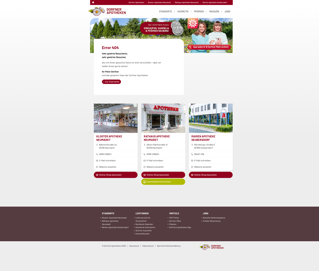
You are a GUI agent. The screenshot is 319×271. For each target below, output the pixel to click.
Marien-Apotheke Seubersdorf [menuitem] (214, 2)
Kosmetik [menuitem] (183, 11)
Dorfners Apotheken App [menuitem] (180, 227)
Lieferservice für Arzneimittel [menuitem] (143, 219)
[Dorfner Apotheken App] (159, 36)
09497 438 (199, 154)
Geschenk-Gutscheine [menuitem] (145, 227)
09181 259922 (105, 154)
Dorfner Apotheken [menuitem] (136, 2)
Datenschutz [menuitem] (148, 246)
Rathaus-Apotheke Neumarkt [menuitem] (187, 2)
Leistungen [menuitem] (142, 213)
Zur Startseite (112, 81)
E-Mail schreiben (107, 160)
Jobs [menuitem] (227, 11)
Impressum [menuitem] (134, 246)
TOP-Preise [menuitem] (174, 217)
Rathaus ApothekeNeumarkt (157, 138)
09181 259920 (153, 154)
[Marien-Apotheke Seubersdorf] (211, 132)
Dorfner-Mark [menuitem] (175, 221)
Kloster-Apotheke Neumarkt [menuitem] (159, 2)
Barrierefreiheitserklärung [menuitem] (168, 246)
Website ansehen (107, 166)
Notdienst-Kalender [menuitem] (144, 224)
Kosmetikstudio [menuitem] (143, 233)
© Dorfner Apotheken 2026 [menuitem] (114, 246)
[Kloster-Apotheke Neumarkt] (116, 132)
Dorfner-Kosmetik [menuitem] (144, 230)
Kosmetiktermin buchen (159, 181)
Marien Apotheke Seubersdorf (203, 138)
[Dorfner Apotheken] (106, 11)
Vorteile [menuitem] (174, 213)
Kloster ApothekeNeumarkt (109, 138)
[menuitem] (93, 0)
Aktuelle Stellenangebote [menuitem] (214, 217)
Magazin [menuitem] (214, 11)
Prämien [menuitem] (199, 11)
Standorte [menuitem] (165, 11)
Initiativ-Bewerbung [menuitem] (211, 221)
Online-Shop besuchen (110, 174)
